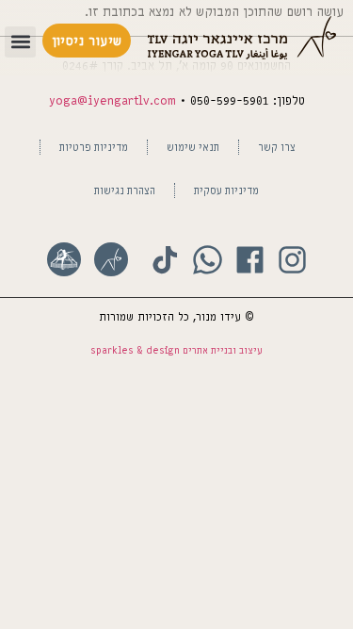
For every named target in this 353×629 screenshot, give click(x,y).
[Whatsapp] (207, 259)
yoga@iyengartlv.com (112, 100)
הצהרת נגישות (124, 190)
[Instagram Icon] (292, 259)
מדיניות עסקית (226, 190)
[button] (20, 42)
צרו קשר (277, 147)
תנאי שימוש (193, 147)
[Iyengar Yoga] (111, 259)
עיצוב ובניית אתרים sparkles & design (176, 350)
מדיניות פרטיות (93, 147)
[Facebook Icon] (249, 259)
